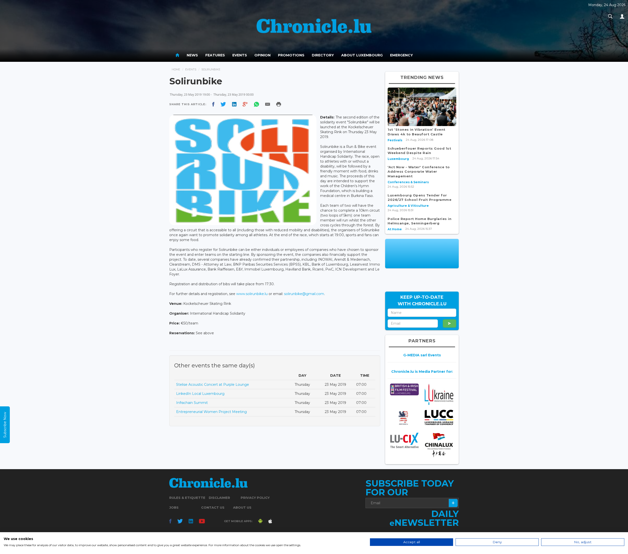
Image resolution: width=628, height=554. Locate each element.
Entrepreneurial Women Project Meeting (211, 412)
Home (176, 69)
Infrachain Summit (192, 402)
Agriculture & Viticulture (408, 205)
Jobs (174, 507)
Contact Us (212, 507)
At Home (395, 229)
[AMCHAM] (404, 418)
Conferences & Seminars (408, 182)
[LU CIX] (404, 440)
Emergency (401, 55)
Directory (323, 55)
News (192, 55)
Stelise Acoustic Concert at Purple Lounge (212, 384)
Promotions (291, 55)
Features (215, 55)
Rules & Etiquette (187, 498)
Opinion (262, 55)
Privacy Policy (255, 498)
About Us (242, 507)
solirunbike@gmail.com (304, 294)
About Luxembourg (362, 55)
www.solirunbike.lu (252, 294)
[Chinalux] (439, 445)
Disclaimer (219, 498)
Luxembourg (398, 159)
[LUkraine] (439, 394)
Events (239, 55)
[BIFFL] (404, 389)
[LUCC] (439, 417)
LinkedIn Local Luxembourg (200, 393)
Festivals (395, 140)
